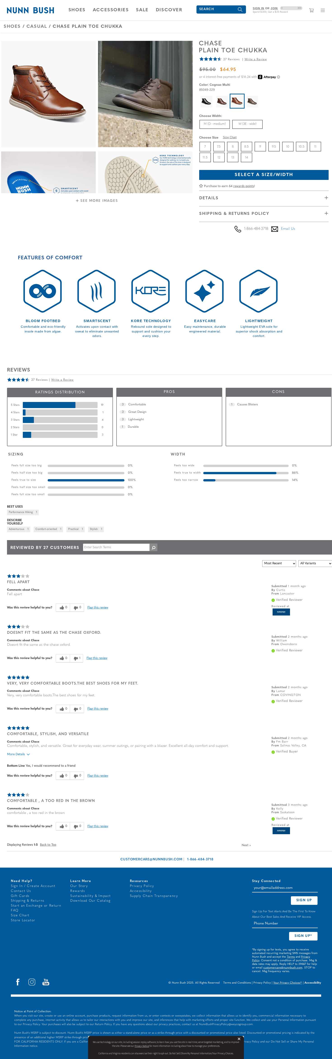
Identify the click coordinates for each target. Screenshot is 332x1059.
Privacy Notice (142, 1046)
